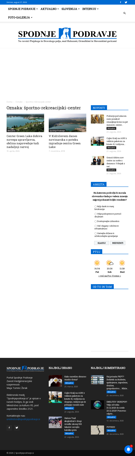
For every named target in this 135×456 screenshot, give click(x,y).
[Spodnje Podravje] (67, 35)
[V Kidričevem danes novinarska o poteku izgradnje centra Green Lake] (67, 123)
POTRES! (111, 427)
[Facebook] (120, 2)
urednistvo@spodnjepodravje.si (23, 419)
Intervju (89, 9)
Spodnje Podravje (21, 9)
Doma (9, 101)
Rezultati (117, 243)
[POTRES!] (97, 430)
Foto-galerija (19, 17)
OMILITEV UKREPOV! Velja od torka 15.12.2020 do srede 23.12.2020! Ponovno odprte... (117, 407)
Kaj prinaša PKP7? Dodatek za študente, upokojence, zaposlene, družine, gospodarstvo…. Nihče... (117, 382)
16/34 (97, 270)
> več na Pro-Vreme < (109, 275)
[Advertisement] (67, 73)
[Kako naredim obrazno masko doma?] (55, 381)
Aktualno (48, 9)
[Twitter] (125, 2)
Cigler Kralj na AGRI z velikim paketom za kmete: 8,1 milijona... (117, 141)
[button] (124, 13)
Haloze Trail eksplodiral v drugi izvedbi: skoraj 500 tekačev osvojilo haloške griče (73, 424)
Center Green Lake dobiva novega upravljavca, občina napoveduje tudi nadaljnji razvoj (24, 141)
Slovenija (69, 9)
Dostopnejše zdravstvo (108, 221)
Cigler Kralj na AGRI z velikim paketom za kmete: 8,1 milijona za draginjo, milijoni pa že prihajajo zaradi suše (75, 399)
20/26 (110, 270)
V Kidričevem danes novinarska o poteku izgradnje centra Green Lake (65, 141)
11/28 (122, 270)
